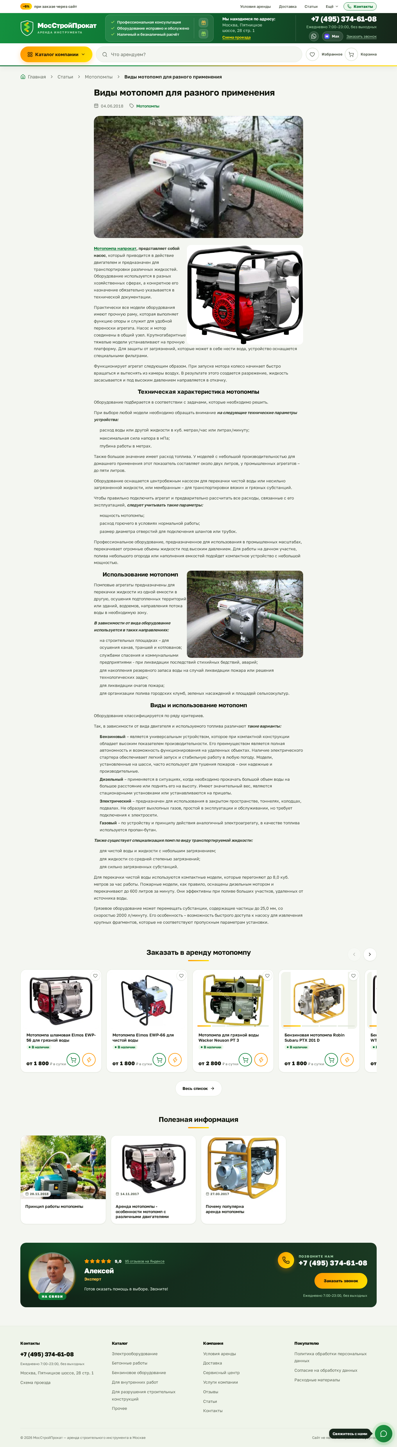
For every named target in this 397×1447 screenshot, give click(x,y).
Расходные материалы (317, 1379)
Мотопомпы (147, 105)
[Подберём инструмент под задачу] (203, 33)
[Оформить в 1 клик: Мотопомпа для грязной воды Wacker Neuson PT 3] (261, 1059)
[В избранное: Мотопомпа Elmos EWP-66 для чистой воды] (181, 976)
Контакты (363, 6)
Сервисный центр (221, 1372)
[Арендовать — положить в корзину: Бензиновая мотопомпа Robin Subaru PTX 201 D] (331, 1059)
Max (332, 36)
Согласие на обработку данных (325, 1370)
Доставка (287, 6)
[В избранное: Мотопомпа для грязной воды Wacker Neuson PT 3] (267, 976)
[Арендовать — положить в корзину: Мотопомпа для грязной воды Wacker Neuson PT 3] (245, 1059)
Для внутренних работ (135, 1382)
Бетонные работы (129, 1362)
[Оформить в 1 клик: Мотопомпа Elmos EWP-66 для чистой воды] (175, 1059)
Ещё (330, 6)
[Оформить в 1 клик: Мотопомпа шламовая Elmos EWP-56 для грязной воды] (89, 1059)
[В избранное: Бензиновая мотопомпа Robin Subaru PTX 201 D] (353, 976)
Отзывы (210, 1391)
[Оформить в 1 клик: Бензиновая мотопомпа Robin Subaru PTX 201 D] (347, 1059)
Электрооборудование (135, 1353)
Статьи (311, 6)
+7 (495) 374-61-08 (344, 18)
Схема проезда (236, 37)
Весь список (195, 1088)
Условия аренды (255, 6)
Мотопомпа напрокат (115, 248)
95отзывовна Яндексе (144, 1261)
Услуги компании (220, 1382)
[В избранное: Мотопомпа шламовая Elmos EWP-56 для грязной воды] (95, 976)
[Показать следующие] (370, 954)
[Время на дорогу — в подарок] (203, 22)
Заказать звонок (361, 36)
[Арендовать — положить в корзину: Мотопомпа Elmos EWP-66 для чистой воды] (159, 1059)
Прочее (119, 1408)
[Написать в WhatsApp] (314, 36)
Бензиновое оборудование (139, 1372)
